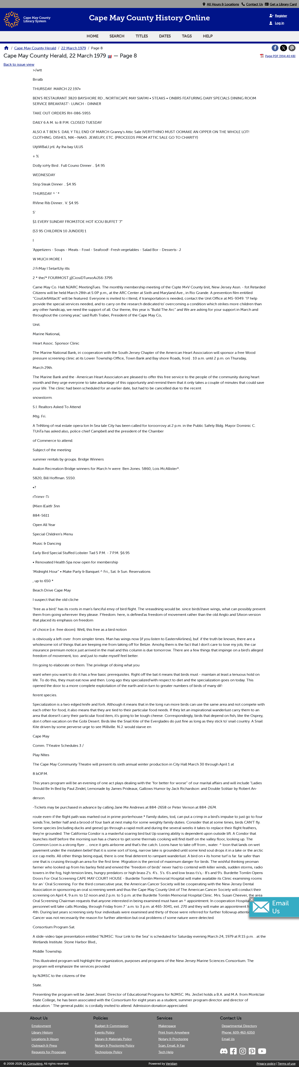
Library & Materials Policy (113, 1039)
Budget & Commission (111, 1026)
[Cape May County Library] (6, 49)
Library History (42, 1032)
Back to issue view (19, 64)
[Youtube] (262, 1051)
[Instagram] (242, 1051)
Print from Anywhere (173, 1032)
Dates (165, 36)
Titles (142, 36)
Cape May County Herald (35, 48)
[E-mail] (291, 48)
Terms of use (286, 1064)
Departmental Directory (239, 1026)
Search (117, 36)
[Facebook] (275, 48)
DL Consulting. (33, 1064)
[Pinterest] (251, 1051)
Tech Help (165, 1052)
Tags (187, 36)
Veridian (171, 1064)
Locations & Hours (45, 1039)
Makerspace (167, 1026)
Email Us (228, 1039)
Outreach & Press (44, 1045)
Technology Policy (108, 1052)
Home (92, 36)
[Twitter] (283, 48)
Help (208, 36)
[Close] (251, 899)
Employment (41, 1026)
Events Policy (104, 1032)
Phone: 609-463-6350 (238, 1032)
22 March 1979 (73, 48)
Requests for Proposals (49, 1052)
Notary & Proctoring (173, 1039)
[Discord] (224, 1051)
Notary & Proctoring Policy (114, 1045)
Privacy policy (266, 1064)
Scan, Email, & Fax (171, 1045)
